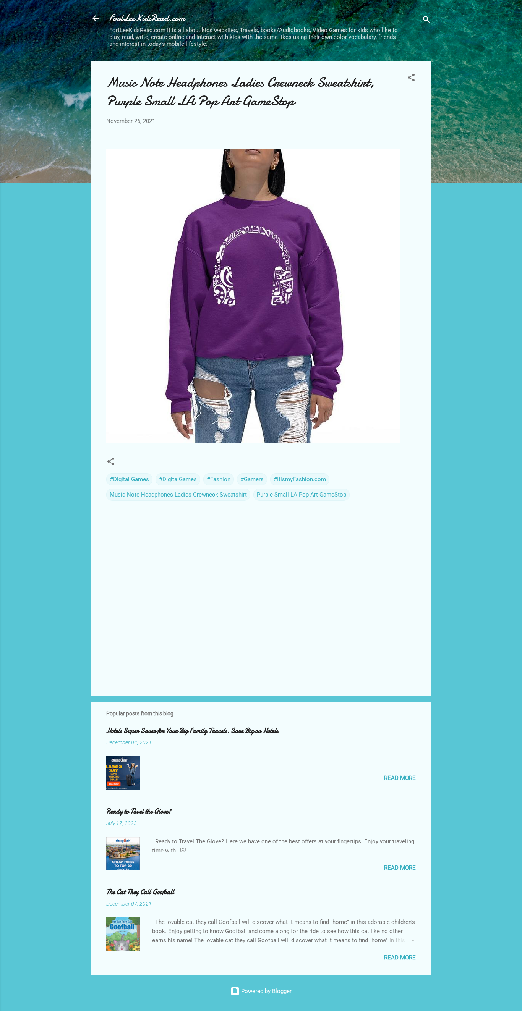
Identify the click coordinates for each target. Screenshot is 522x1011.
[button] (411, 79)
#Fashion (218, 479)
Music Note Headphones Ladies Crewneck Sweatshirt (178, 494)
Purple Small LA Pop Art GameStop (301, 494)
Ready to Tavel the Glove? (138, 811)
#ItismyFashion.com (300, 479)
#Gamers (252, 479)
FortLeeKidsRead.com (147, 18)
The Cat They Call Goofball (140, 892)
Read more (400, 778)
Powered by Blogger (266, 991)
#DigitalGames (178, 479)
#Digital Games (129, 479)
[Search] (426, 20)
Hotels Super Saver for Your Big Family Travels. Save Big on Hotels (192, 731)
